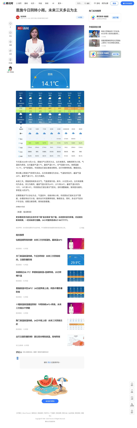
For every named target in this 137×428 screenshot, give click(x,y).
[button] (115, 17)
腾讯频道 (77, 413)
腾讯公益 (64, 413)
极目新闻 (19, 248)
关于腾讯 (18, 413)
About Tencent (26, 413)
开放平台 (46, 413)
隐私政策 (40, 413)
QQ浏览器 (71, 413)
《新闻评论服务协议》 (43, 352)
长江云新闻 (19, 345)
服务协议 (34, 413)
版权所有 (52, 421)
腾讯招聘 (58, 413)
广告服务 (52, 413)
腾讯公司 (47, 421)
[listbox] (50, 290)
